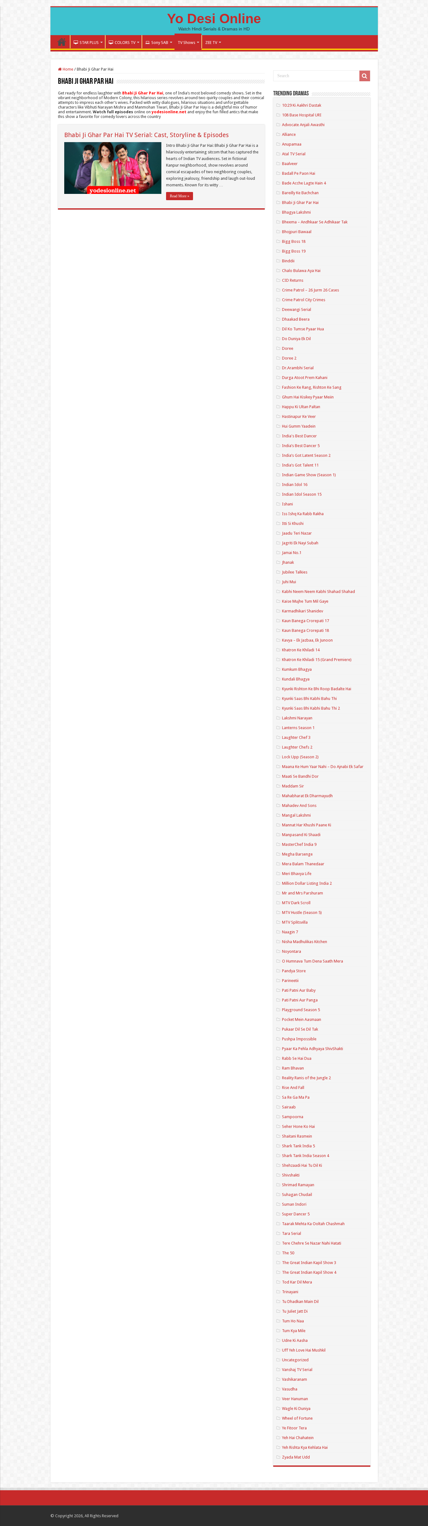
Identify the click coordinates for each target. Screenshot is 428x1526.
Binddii (288, 261)
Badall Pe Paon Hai (298, 173)
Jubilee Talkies (294, 572)
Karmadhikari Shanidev (302, 611)
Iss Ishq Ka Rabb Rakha (303, 513)
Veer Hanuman (295, 1398)
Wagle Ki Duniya (296, 1408)
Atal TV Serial (293, 154)
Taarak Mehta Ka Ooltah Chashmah (313, 1223)
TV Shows (186, 42)
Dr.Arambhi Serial (298, 367)
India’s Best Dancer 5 (301, 445)
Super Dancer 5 (296, 1214)
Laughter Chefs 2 (297, 747)
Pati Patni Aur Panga (300, 1000)
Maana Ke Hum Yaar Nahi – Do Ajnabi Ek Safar (322, 766)
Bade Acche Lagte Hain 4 (304, 183)
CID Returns (292, 280)
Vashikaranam (294, 1379)
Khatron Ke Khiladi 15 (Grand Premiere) (317, 659)
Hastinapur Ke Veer (299, 416)
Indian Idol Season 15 (301, 494)
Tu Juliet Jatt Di (295, 1311)
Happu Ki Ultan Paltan (301, 406)
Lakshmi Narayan (297, 718)
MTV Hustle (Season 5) (302, 912)
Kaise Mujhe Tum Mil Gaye (305, 601)
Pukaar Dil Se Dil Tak (300, 1029)
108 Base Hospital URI (301, 115)
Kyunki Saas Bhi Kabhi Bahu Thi (309, 698)
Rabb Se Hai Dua (296, 1058)
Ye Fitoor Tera (294, 1428)
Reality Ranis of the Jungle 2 (306, 1077)
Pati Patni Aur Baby (299, 990)
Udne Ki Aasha (295, 1340)
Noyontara (291, 951)
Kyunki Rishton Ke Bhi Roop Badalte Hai (316, 688)
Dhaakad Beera (296, 319)
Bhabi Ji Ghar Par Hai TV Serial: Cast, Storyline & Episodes (146, 135)
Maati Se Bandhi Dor (300, 776)
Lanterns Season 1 (298, 727)
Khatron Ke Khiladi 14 (301, 650)
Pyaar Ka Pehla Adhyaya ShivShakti (312, 1048)
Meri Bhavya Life (296, 873)
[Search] (364, 76)
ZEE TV (211, 42)
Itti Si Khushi (293, 523)
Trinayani (290, 1291)
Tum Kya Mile (293, 1330)
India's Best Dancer (299, 436)
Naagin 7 (290, 932)
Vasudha (289, 1389)
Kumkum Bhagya (297, 669)
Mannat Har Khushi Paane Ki (306, 825)
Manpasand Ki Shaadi (301, 834)
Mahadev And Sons (299, 805)
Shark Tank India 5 (298, 1146)
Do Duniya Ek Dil (296, 338)
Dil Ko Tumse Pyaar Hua (303, 329)
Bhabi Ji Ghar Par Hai (300, 202)
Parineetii (290, 980)
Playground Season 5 (301, 1009)
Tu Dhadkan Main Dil (300, 1301)
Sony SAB (159, 42)
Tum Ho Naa (293, 1321)
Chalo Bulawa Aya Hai (301, 270)
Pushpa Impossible (299, 1039)
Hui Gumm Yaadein (299, 426)
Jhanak (288, 562)
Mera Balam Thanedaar (303, 864)
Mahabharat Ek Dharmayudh (307, 795)
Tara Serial (291, 1233)
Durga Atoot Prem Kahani (304, 377)
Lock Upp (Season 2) (300, 757)
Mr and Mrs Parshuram (302, 893)
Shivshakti (291, 1175)
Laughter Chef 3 (296, 737)
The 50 (288, 1253)
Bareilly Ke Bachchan (300, 192)
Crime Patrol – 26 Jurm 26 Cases (310, 290)
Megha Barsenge (297, 854)
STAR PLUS (89, 42)
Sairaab (289, 1107)
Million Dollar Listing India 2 (307, 883)
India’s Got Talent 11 (300, 465)
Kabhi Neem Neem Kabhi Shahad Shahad (318, 591)
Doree (287, 348)
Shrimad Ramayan (298, 1184)
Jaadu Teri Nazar (297, 533)
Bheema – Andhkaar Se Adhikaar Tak (314, 222)
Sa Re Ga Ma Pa (296, 1097)
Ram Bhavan (293, 1068)
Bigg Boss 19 (293, 251)
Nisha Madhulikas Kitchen (304, 941)
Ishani (287, 504)
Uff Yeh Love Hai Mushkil (304, 1350)
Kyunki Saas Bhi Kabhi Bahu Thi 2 (311, 708)
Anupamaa (291, 144)
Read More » (179, 196)
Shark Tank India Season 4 (305, 1155)
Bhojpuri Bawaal (296, 231)
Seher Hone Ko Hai (298, 1126)
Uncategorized (295, 1360)
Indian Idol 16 (294, 484)
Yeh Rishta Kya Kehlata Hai (305, 1447)
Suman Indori (294, 1204)
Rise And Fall (293, 1087)
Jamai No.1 (291, 552)
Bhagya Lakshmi (296, 212)
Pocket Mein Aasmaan (301, 1019)
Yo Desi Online (214, 18)
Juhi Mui (289, 581)
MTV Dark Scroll (296, 902)
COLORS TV (125, 42)
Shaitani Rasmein (297, 1136)
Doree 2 (289, 358)
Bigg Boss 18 (293, 241)
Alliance (289, 134)
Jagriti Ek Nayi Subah (300, 543)
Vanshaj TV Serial (297, 1369)
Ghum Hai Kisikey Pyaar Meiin (308, 397)
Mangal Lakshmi (296, 815)
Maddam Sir (293, 786)
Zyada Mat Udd (296, 1457)
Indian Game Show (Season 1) (309, 474)
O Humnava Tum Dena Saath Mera (312, 961)
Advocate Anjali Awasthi (303, 124)
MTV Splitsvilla (295, 922)
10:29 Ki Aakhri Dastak (301, 105)
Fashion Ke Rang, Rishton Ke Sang (312, 387)
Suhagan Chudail (297, 1194)
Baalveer (290, 163)
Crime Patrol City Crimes (303, 299)
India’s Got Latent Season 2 (306, 455)
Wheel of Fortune (297, 1418)
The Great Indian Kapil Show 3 (309, 1262)
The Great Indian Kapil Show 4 (309, 1272)
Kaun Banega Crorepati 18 (305, 630)
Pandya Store (294, 970)
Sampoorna (292, 1116)
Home (62, 41)
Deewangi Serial (296, 309)
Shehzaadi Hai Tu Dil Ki (302, 1165)
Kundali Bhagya (296, 679)
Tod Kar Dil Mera (297, 1282)
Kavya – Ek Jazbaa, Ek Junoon (307, 640)
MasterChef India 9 (299, 844)
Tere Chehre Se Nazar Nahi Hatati (311, 1243)
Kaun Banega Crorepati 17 (305, 620)
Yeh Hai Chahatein (298, 1437)
